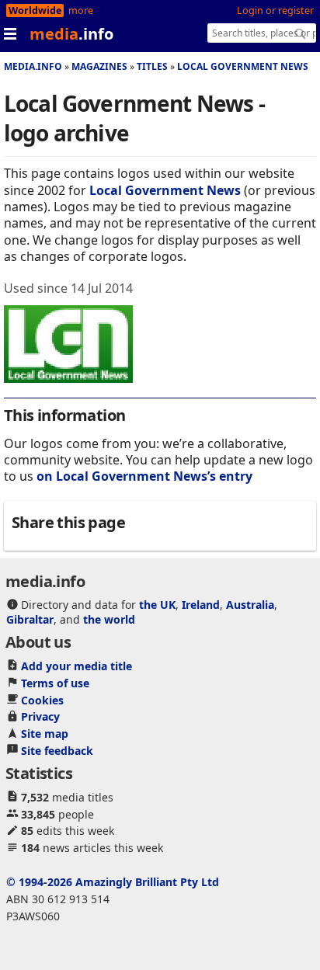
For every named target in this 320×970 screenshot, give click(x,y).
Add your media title (76, 666)
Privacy (40, 716)
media (71, 33)
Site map (44, 733)
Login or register (275, 10)
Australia (250, 604)
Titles (152, 66)
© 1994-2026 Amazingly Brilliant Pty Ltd (112, 881)
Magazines (99, 66)
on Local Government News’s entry (144, 476)
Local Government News (242, 66)
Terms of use (55, 683)
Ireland (201, 604)
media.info (33, 66)
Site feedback (57, 750)
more (80, 10)
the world (109, 619)
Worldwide (35, 10)
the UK (157, 604)
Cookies (42, 700)
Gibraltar (30, 619)
